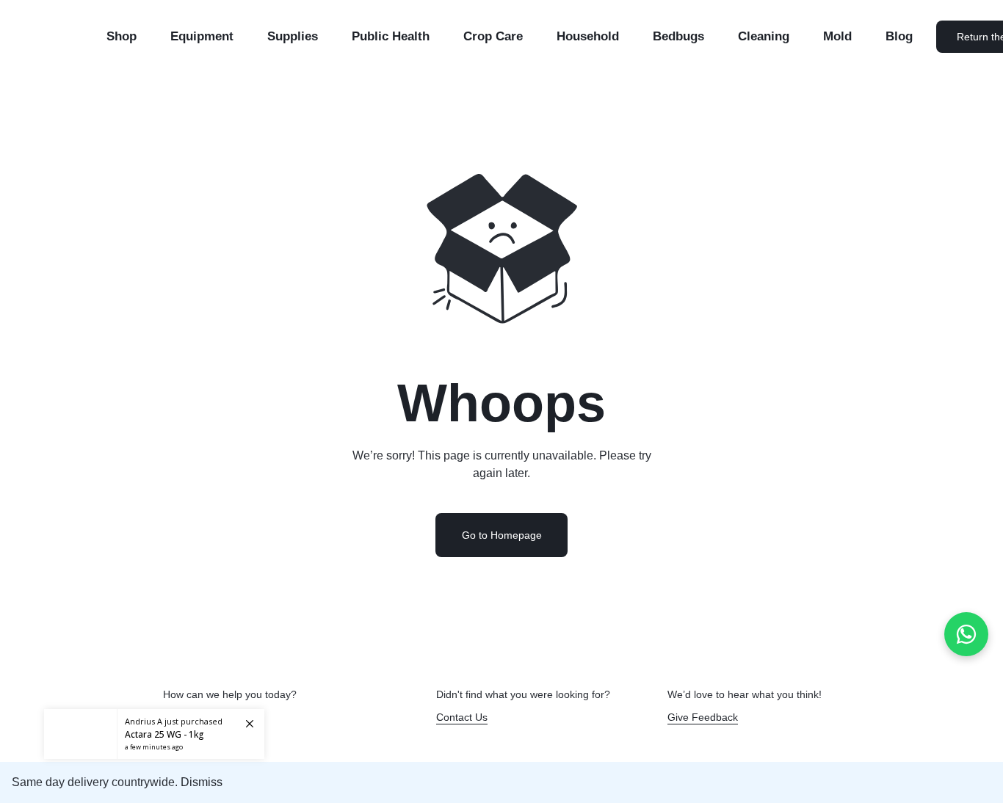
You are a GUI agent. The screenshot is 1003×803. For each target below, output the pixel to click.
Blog (899, 36)
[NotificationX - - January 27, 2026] (154, 734)
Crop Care (493, 36)
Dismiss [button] (201, 782)
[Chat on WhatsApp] (966, 634)
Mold (837, 36)
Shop (121, 36)
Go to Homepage (502, 535)
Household (588, 36)
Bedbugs (678, 36)
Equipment (201, 36)
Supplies (292, 36)
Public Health (391, 36)
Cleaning (763, 36)
